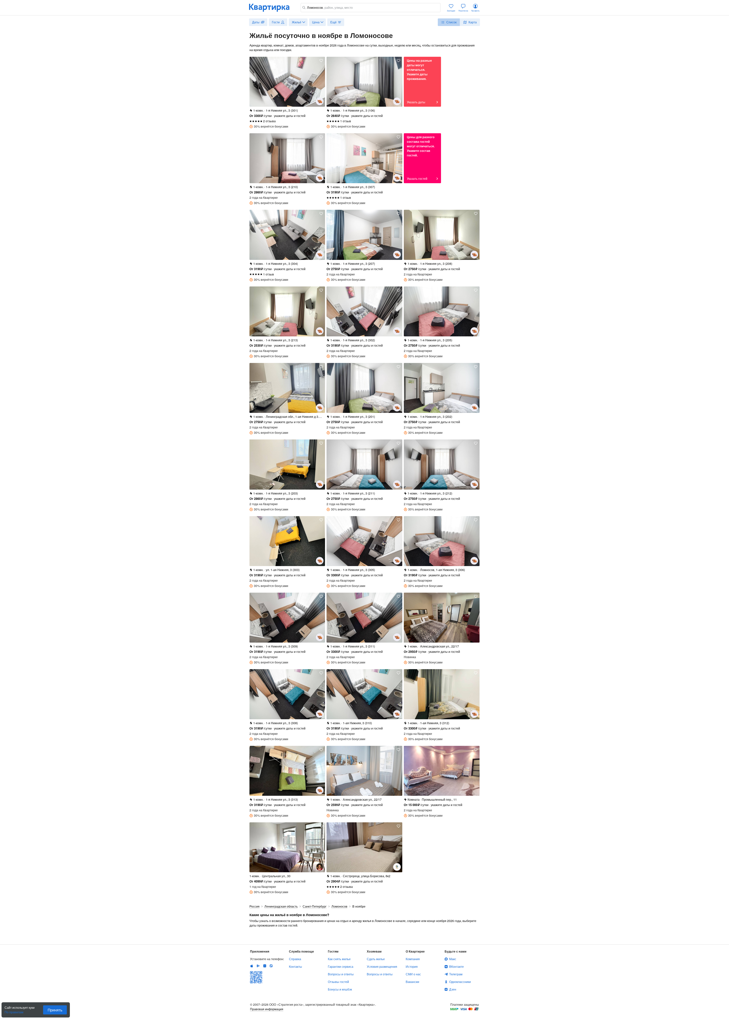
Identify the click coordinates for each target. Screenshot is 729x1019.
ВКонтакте (456, 966)
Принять (55, 1010)
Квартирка (272, 7)
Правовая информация (266, 1009)
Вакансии (412, 982)
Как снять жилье (339, 959)
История (412, 966)
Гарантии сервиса (340, 966)
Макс (452, 959)
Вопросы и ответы (341, 974)
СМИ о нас (413, 974)
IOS (251, 965)
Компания (413, 959)
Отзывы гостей (338, 982)
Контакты (295, 966)
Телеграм (455, 974)
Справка (295, 959)
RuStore (271, 965)
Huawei (264, 965)
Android (258, 965)
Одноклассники (460, 982)
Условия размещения (382, 966)
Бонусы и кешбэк (340, 989)
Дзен (452, 989)
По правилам (14, 1010)
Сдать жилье (376, 959)
